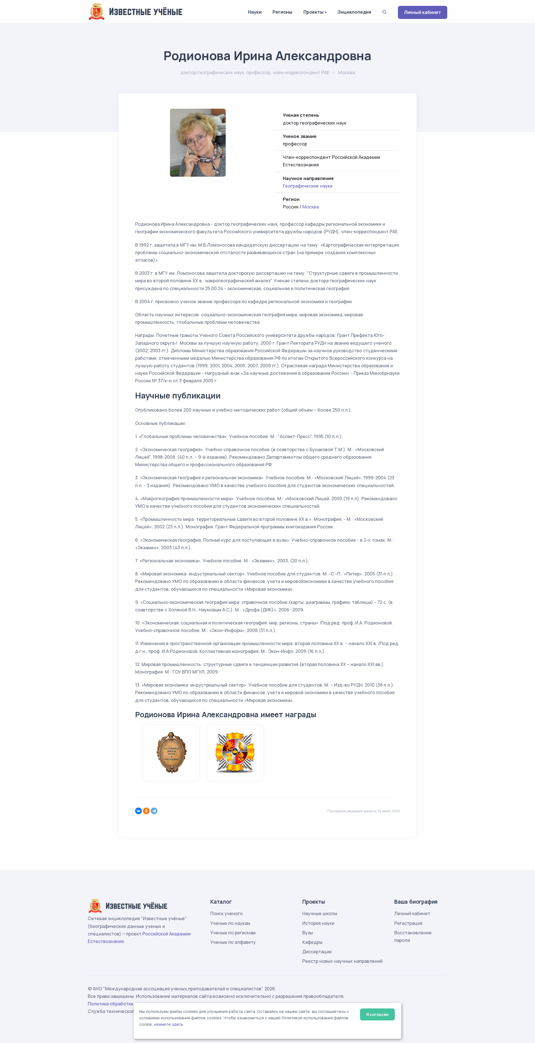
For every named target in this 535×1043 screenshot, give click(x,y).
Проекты (313, 12)
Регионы (282, 12)
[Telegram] (154, 811)
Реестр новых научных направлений (342, 961)
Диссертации (317, 952)
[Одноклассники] (146, 811)
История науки (318, 923)
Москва (310, 207)
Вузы (307, 933)
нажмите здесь (168, 1024)
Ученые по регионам (233, 933)
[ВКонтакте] (138, 811)
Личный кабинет (422, 12)
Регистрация (408, 923)
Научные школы (319, 913)
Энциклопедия (354, 12)
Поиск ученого (226, 913)
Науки (254, 12)
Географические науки (307, 186)
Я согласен (377, 1014)
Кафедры (312, 942)
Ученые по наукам (230, 923)
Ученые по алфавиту (233, 942)
